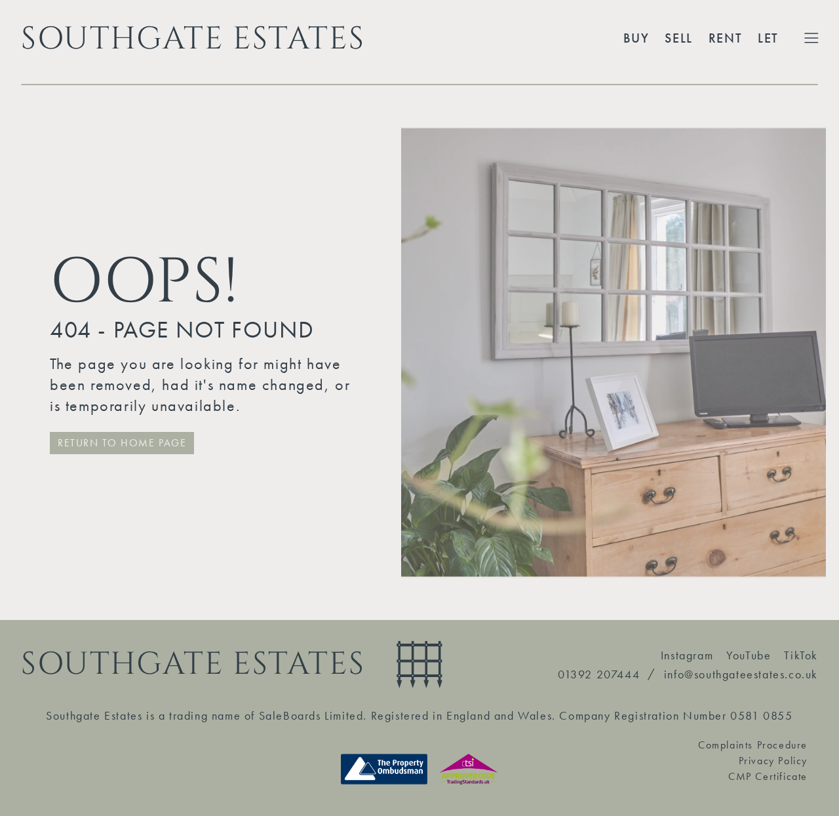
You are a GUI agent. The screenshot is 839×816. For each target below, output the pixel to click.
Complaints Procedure (753, 745)
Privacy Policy (773, 760)
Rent (725, 38)
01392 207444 (599, 674)
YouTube (748, 655)
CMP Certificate (768, 776)
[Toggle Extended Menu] (811, 38)
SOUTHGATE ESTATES (192, 38)
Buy (636, 38)
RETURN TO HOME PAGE (122, 443)
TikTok (801, 655)
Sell (678, 38)
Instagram (687, 655)
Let (768, 38)
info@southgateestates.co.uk (741, 674)
